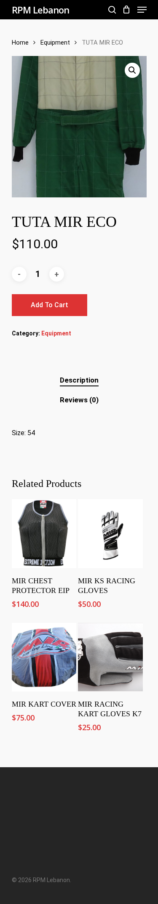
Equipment (55, 42)
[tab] (79, 380)
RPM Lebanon (40, 9)
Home (20, 42)
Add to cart (49, 305)
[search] (112, 9)
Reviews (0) (79, 400)
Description (79, 380)
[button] (132, 70)
